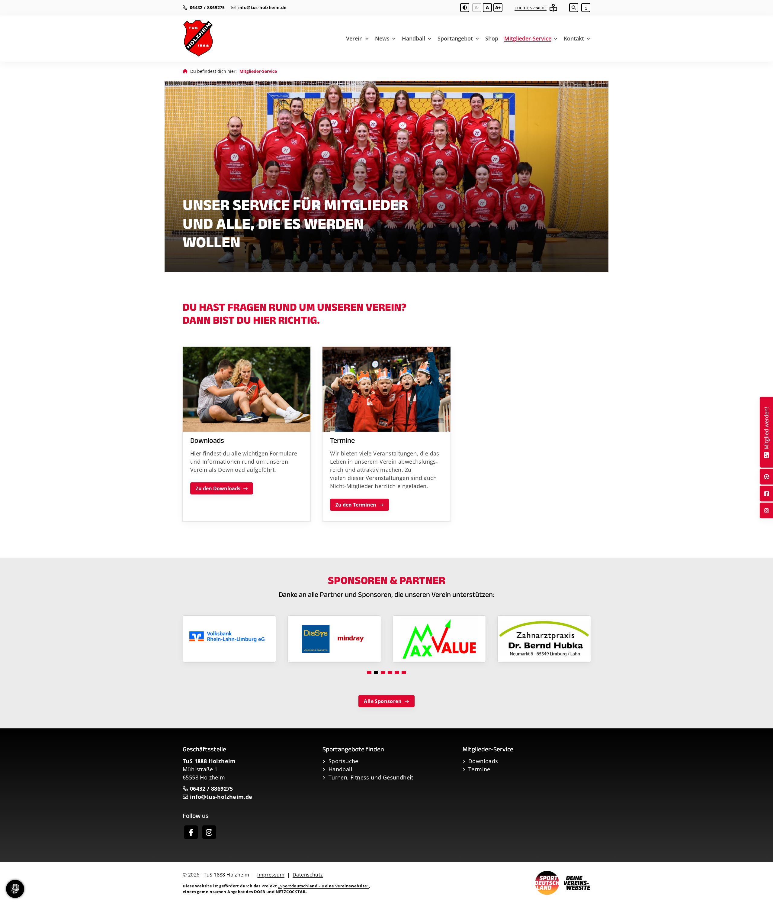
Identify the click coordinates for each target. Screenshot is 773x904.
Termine (479, 769)
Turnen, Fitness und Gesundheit (371, 777)
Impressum (270, 874)
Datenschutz (308, 874)
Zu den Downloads (218, 488)
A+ (498, 7)
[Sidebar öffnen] (585, 7)
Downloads (483, 761)
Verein (354, 38)
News (382, 38)
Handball (413, 38)
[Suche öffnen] (573, 7)
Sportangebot (455, 38)
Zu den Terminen (355, 504)
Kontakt (574, 38)
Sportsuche (343, 761)
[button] (369, 672)
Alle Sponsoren (383, 701)
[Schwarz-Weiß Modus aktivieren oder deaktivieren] (464, 7)
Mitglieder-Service (527, 38)
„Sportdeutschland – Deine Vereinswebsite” (323, 886)
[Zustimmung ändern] (15, 889)
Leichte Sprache (531, 8)
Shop (491, 38)
